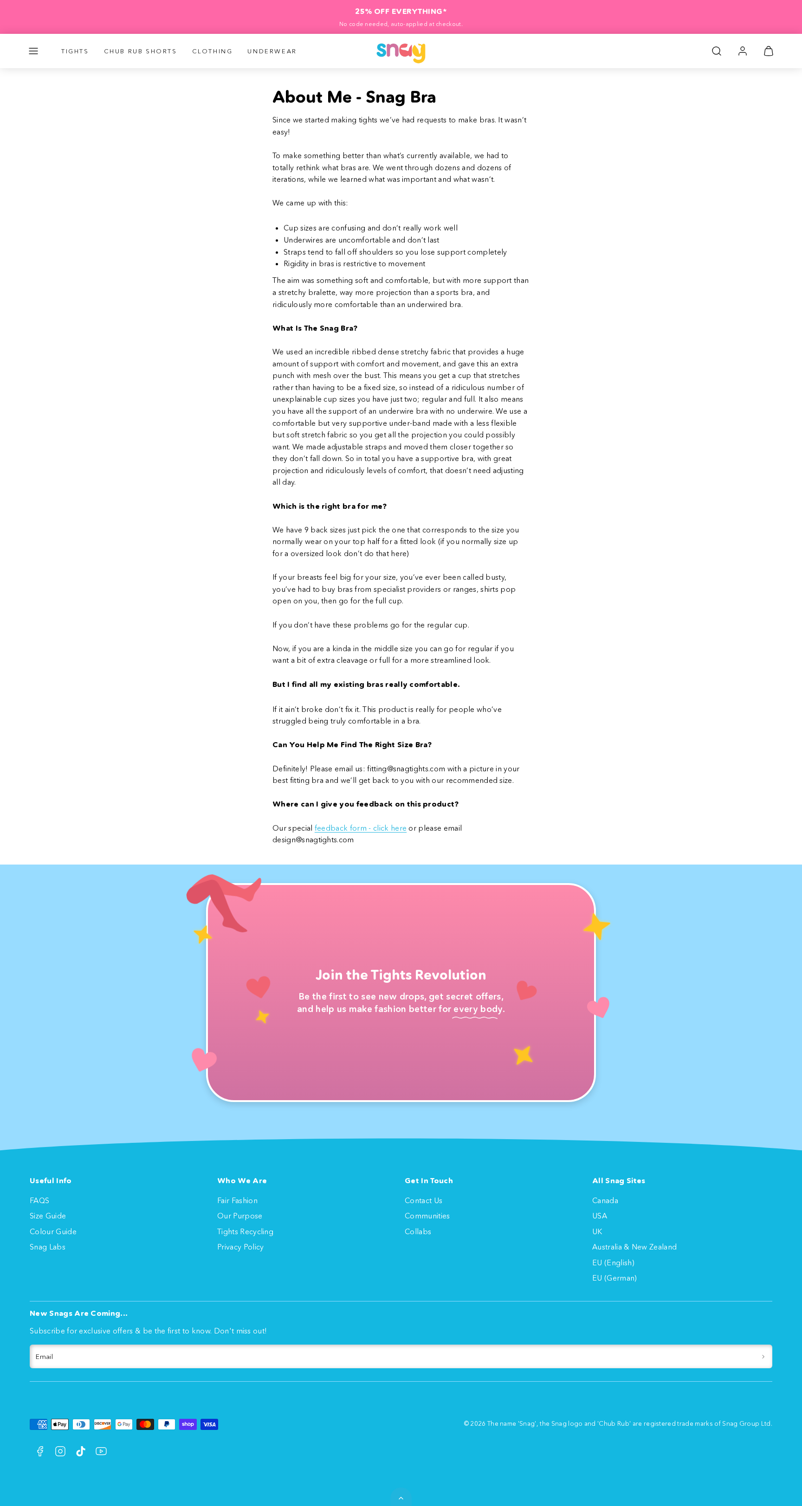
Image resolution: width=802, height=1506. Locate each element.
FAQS (39, 1200)
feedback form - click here (361, 828)
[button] (33, 51)
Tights (75, 51)
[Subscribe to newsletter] (763, 1357)
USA (599, 1215)
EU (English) (613, 1262)
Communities (427, 1215)
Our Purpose (240, 1215)
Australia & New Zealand (634, 1246)
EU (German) (614, 1277)
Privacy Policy (240, 1246)
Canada (605, 1200)
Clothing (212, 51)
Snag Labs (47, 1246)
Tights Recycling (245, 1231)
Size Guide (48, 1215)
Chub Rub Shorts (140, 51)
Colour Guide (53, 1231)
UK (597, 1231)
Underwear (272, 51)
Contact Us (423, 1200)
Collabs (418, 1231)
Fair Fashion (237, 1200)
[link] (742, 51)
